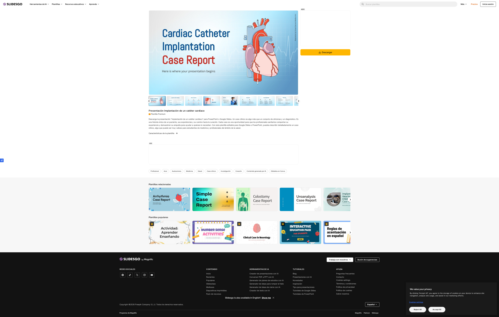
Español (371, 304)
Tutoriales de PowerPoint (303, 294)
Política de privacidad (345, 287)
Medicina (189, 171)
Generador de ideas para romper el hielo (267, 284)
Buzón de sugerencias (367, 260)
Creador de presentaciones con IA (264, 274)
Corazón (238, 171)
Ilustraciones (176, 171)
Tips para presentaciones (303, 287)
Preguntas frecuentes (345, 274)
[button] (298, 101)
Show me (266, 298)
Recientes (210, 277)
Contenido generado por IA (256, 171)
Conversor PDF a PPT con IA (262, 277)
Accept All (437, 309)
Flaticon (367, 313)
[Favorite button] (287, 14)
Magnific (358, 313)
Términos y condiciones (346, 284)
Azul (165, 171)
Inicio (208, 274)
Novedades (298, 280)
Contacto (340, 277)
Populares (210, 280)
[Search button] (363, 4)
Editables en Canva (278, 171)
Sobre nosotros (342, 294)
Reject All (417, 309)
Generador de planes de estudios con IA (267, 280)
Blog (295, 274)
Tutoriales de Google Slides (304, 291)
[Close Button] (273, 298)
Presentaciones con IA (302, 277)
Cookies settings (343, 280)
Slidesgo (375, 313)
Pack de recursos (213, 294)
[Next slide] (294, 52)
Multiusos (210, 287)
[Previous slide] (149, 199)
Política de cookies (344, 290)
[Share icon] (293, 14)
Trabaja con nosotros (338, 260)
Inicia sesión (488, 4)
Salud (200, 171)
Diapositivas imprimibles (216, 291)
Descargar (327, 52)
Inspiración (297, 284)
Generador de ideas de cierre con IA (265, 287)
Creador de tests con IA (260, 291)
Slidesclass (211, 284)
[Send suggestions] (2, 160)
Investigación (226, 171)
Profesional (155, 171)
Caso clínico (211, 171)
